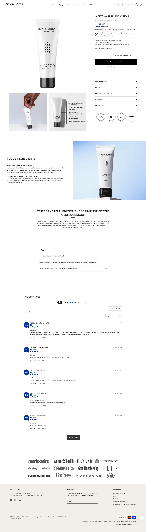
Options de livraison (119, 502)
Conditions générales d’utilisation (92, 521)
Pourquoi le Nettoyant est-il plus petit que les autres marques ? (59, 268)
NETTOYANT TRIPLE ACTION (38, 338)
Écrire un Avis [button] (116, 308)
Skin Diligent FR (18, 517)
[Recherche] (136, 5)
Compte (130, 5)
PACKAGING (99, 106)
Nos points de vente (119, 493)
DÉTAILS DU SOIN (101, 81)
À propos (62, 5)
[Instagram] (15, 500)
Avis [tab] (26, 312)
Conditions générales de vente (111, 521)
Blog (84, 5)
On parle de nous (73, 5)
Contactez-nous (118, 499)
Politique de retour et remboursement (124, 504)
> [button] (73, 437)
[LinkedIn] (20, 500)
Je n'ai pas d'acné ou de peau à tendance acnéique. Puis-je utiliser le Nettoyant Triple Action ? (69, 262)
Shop (53, 5)
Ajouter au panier (123, 55)
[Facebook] (11, 500)
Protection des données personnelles (126, 524)
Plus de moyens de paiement (116, 67)
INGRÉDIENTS (100, 99)
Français (120, 5)
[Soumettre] (97, 501)
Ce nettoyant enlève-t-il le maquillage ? (52, 256)
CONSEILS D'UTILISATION (103, 93)
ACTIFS (97, 87)
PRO (90, 5)
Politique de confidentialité (128, 521)
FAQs (114, 496)
